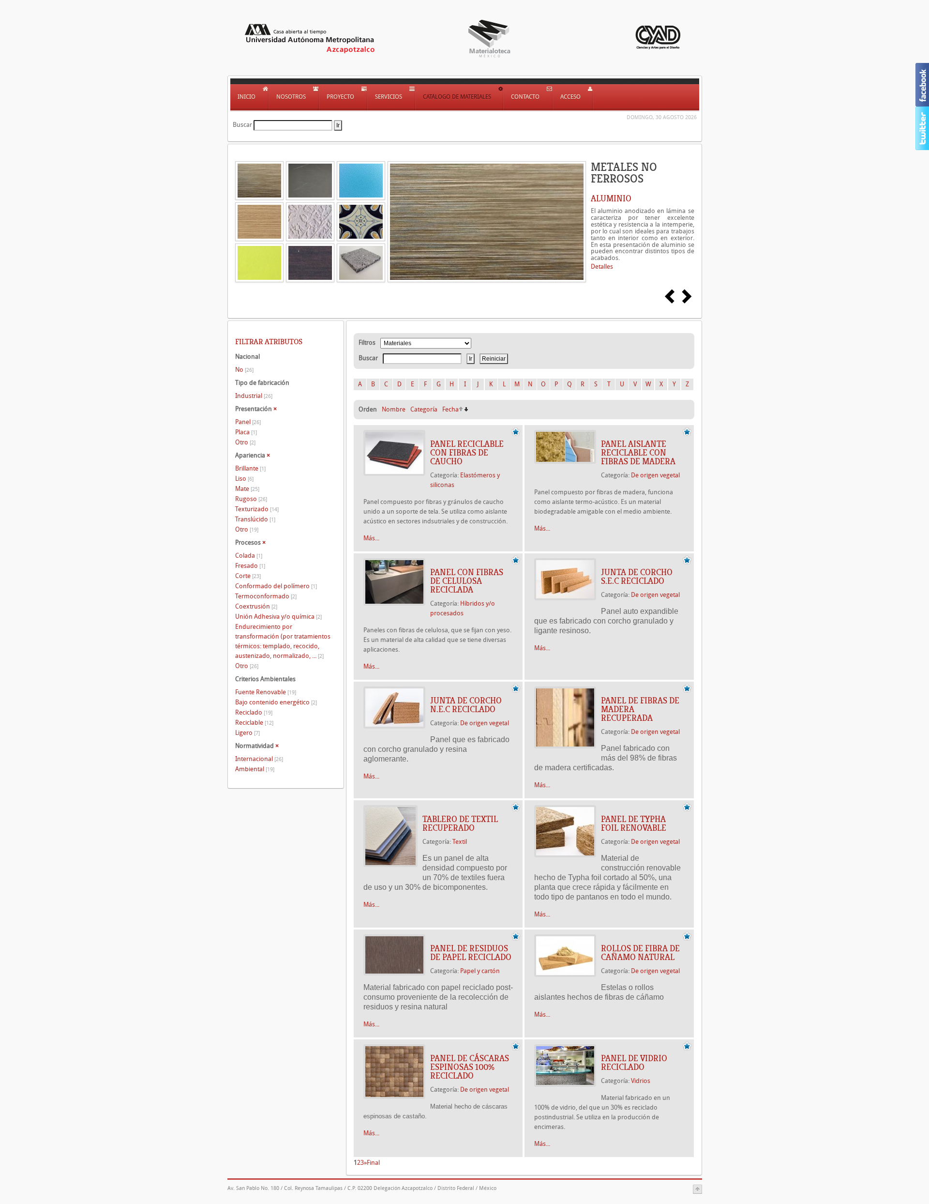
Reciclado (253, 712)
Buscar (242, 124)
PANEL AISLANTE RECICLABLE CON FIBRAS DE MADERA (638, 453)
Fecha (450, 409)
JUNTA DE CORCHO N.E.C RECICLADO (466, 705)
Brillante (250, 468)
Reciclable (254, 722)
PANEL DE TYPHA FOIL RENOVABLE (633, 823)
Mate (247, 488)
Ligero (247, 732)
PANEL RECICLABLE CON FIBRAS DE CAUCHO (467, 453)
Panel (248, 422)
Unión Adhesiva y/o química (278, 616)
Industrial (253, 395)
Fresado (250, 565)
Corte (248, 575)
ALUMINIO (611, 198)
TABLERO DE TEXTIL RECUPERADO (460, 823)
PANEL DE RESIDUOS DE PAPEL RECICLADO (470, 952)
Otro (245, 442)
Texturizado (257, 509)
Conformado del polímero (276, 586)
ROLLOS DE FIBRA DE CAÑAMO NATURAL (640, 952)
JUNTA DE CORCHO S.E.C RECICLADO (637, 576)
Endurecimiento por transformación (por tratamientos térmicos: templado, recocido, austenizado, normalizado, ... (282, 641)
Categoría (423, 409)
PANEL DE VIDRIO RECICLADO (634, 1062)
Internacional (259, 758)
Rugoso (251, 499)
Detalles (602, 266)
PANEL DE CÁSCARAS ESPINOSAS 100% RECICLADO (469, 1067)
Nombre (393, 409)
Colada (248, 555)
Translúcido (255, 519)
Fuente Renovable (265, 692)
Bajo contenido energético (276, 702)
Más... (371, 538)
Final (373, 1162)
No (244, 369)
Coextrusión (256, 606)
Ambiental (254, 769)
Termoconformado (266, 596)
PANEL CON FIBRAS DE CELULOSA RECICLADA (466, 581)
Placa (246, 432)
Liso (244, 478)
